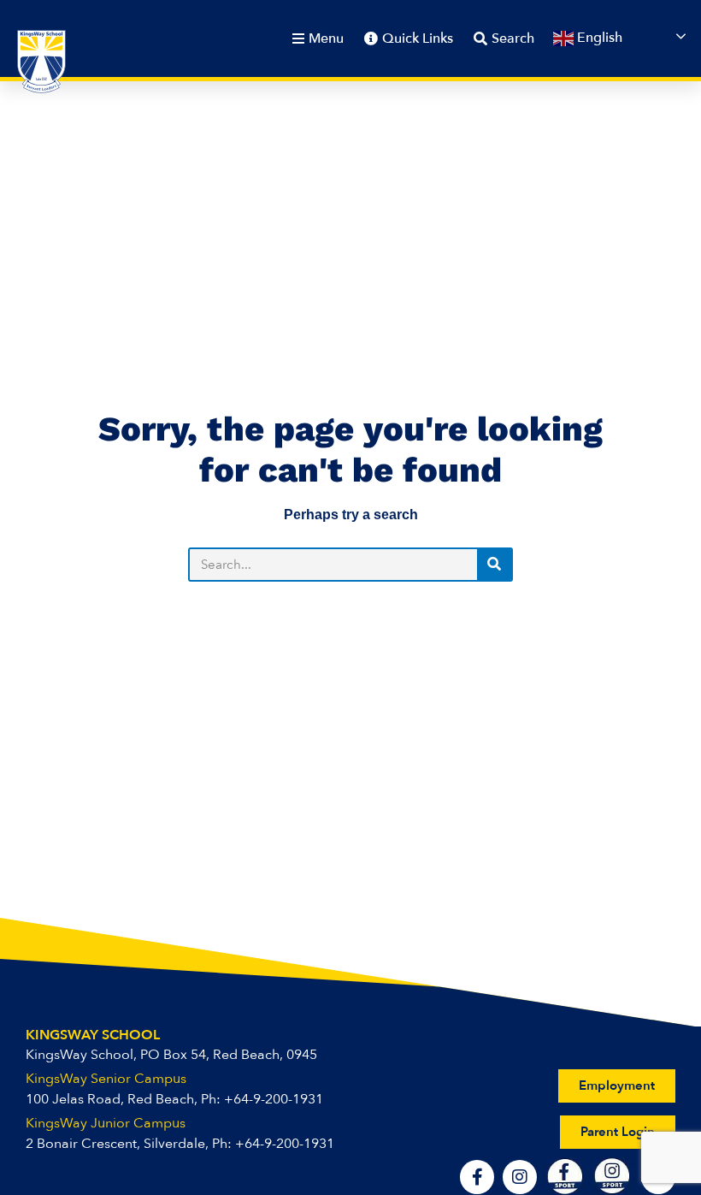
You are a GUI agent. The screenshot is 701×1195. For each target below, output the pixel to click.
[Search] (494, 564)
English (598, 37)
